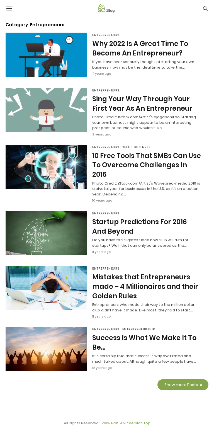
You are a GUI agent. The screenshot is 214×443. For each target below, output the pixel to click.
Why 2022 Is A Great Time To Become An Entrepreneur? (140, 48)
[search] (205, 8)
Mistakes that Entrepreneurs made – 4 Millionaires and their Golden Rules (145, 286)
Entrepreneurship (138, 329)
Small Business (136, 147)
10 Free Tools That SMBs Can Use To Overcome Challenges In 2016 (146, 165)
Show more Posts (181, 385)
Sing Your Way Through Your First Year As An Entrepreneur (142, 103)
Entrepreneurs (106, 35)
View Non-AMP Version (122, 423)
